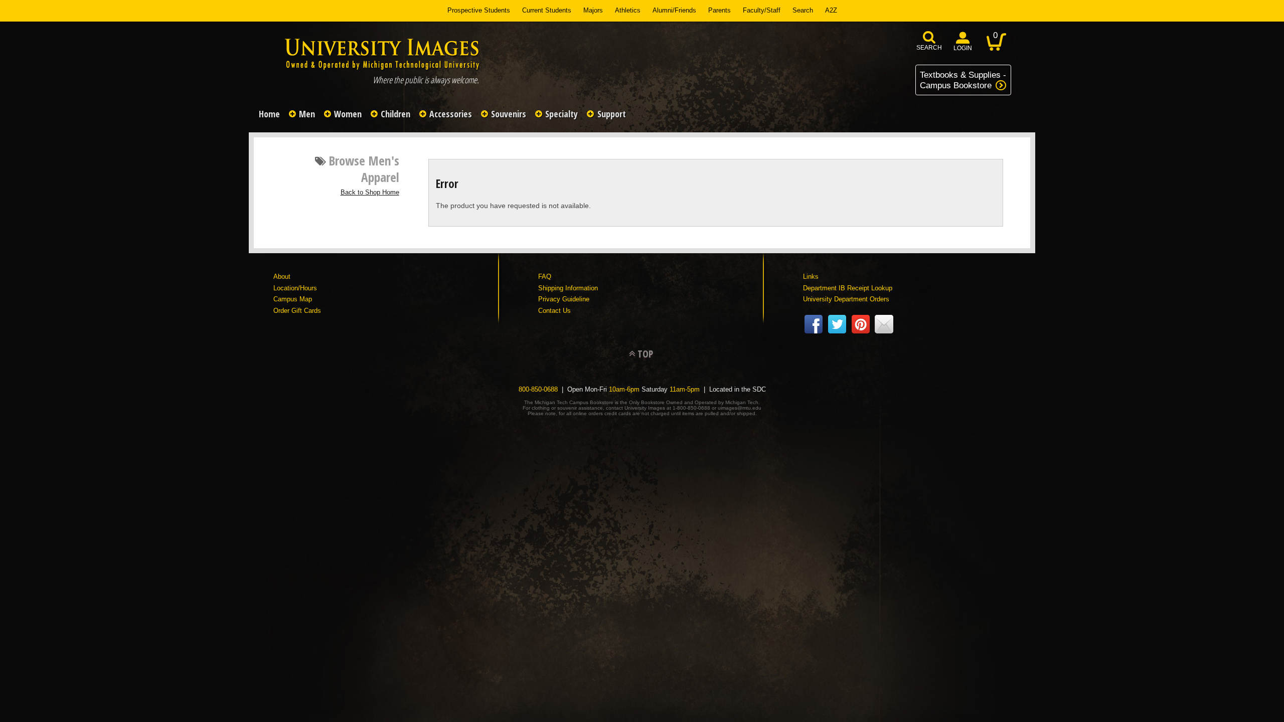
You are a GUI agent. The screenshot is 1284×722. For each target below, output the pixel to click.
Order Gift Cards (297, 310)
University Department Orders (846, 299)
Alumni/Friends (674, 10)
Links (811, 276)
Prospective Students (478, 10)
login (962, 48)
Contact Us (554, 310)
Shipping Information (568, 288)
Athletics (627, 10)
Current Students (546, 10)
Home (269, 114)
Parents (719, 10)
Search (802, 10)
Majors (593, 10)
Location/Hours (295, 288)
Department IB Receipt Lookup (847, 288)
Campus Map (292, 299)
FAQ (544, 276)
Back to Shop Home (370, 192)
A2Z (831, 10)
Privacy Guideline (563, 299)
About (281, 276)
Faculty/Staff (761, 10)
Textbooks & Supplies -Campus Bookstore (963, 80)
